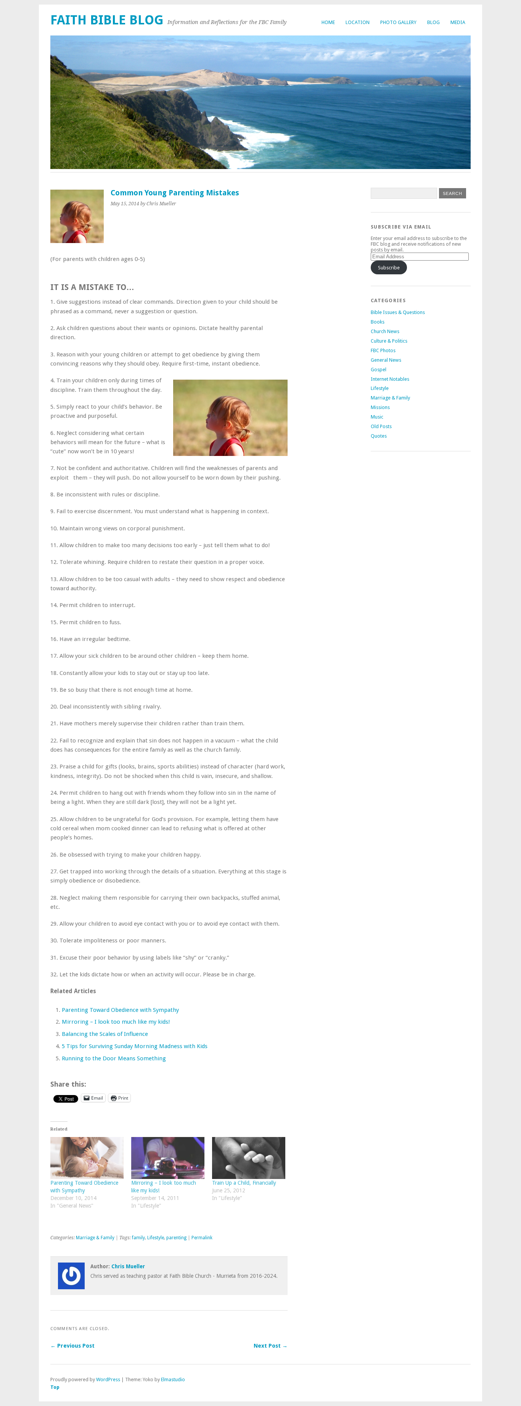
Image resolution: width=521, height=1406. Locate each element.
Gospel (378, 369)
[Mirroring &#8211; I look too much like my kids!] (167, 1158)
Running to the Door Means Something (114, 1058)
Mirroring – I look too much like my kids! (116, 1021)
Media (457, 22)
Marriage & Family (95, 1237)
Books (377, 322)
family (138, 1237)
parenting (176, 1237)
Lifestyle (155, 1237)
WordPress (108, 1379)
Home (328, 22)
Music (377, 417)
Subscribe (389, 268)
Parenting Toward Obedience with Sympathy (120, 1010)
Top (54, 1387)
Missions (380, 407)
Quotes (379, 436)
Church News (385, 331)
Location (358, 22)
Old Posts (381, 426)
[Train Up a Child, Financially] (248, 1158)
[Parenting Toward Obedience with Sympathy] (87, 1158)
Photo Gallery (398, 22)
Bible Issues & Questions (398, 312)
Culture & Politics (389, 341)
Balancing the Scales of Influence (105, 1034)
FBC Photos (383, 350)
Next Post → (271, 1346)
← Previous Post (72, 1346)
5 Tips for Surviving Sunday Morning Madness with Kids (134, 1046)
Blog (433, 22)
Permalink (201, 1237)
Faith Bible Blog (107, 20)
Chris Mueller (128, 1266)
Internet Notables (390, 379)
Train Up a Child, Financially (244, 1183)
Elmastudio (173, 1379)
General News (386, 360)
